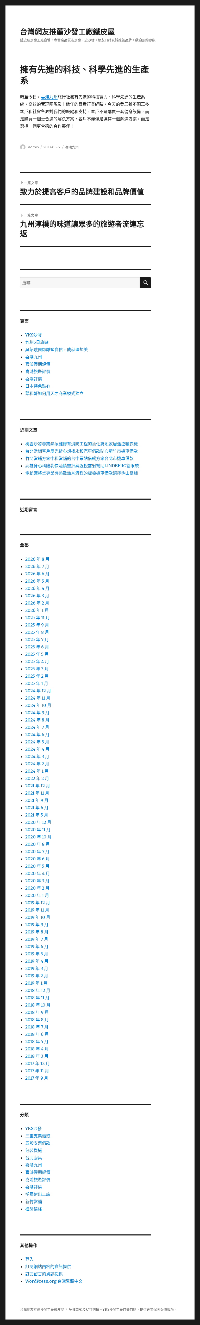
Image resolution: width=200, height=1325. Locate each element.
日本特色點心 (37, 386)
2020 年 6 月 (37, 858)
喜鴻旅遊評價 (37, 371)
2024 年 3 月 (37, 756)
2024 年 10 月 (38, 705)
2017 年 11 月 (37, 1070)
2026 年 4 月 (37, 588)
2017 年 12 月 (37, 1063)
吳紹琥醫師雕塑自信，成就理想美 (56, 349)
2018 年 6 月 (37, 1034)
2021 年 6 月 (36, 807)
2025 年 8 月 (37, 632)
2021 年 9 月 (36, 800)
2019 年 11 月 (37, 910)
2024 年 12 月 (38, 690)
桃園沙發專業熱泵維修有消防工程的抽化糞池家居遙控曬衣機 (81, 443)
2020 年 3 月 (37, 880)
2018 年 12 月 (37, 990)
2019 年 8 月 (36, 931)
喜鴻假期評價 (37, 364)
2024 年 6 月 (37, 734)
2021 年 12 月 (37, 785)
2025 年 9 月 (37, 625)
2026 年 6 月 (37, 573)
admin (33, 147)
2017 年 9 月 (36, 1078)
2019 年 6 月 (36, 946)
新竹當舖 (33, 1201)
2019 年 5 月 (36, 953)
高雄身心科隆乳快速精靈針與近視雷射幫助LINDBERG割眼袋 (82, 465)
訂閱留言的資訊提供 (44, 1273)
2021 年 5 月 (36, 815)
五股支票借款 (37, 1143)
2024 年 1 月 (37, 771)
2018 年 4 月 (37, 1048)
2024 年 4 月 (37, 749)
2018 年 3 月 (36, 1056)
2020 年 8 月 (37, 844)
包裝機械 (33, 1150)
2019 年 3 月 (36, 968)
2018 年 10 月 (38, 1005)
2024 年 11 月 (37, 698)
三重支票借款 (37, 1135)
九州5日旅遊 (36, 342)
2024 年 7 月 (37, 727)
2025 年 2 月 (37, 676)
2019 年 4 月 (36, 961)
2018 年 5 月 (36, 1041)
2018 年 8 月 (37, 1019)
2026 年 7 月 (37, 566)
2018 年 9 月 (37, 1012)
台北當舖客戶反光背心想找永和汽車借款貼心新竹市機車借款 (81, 451)
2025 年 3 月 (37, 668)
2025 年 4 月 (37, 661)
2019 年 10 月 (37, 917)
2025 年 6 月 (37, 646)
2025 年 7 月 (37, 639)
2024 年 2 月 (37, 763)
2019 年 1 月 (36, 983)
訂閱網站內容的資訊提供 (48, 1266)
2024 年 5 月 (37, 741)
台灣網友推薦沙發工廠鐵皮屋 (67, 31)
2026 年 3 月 (37, 595)
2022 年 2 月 (37, 778)
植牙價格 (33, 1208)
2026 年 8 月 (37, 559)
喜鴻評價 (33, 378)
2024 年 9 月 (37, 712)
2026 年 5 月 (37, 581)
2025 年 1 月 (36, 683)
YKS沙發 (33, 335)
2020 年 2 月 (37, 888)
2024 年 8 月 (37, 720)
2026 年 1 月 (37, 610)
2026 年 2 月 (37, 603)
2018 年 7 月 (36, 1027)
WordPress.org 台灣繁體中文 (54, 1281)
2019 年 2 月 (36, 975)
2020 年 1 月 (37, 895)
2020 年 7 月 (37, 851)
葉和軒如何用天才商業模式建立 (54, 393)
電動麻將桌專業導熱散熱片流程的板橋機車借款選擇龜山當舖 (81, 473)
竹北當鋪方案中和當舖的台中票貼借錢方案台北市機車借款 (79, 458)
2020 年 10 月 (38, 836)
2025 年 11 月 (37, 617)
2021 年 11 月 (37, 793)
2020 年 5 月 (37, 866)
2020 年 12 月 (38, 822)
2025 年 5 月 (37, 654)
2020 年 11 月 (38, 829)
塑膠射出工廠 (37, 1194)
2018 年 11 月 (37, 997)
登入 (29, 1259)
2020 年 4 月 (37, 873)
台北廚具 (33, 1157)
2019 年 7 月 (36, 939)
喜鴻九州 (49, 96)
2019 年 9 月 (36, 924)
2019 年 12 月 (37, 902)
